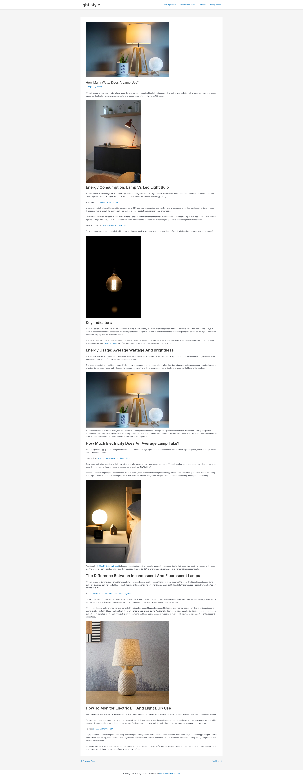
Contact (202, 5)
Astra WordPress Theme (169, 773)
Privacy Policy (215, 5)
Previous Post (88, 761)
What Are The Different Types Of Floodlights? (112, 593)
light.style (90, 4)
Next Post (217, 761)
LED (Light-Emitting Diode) (107, 566)
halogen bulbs (111, 343)
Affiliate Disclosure (187, 5)
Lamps (89, 87)
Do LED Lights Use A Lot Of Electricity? (114, 458)
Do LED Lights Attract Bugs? (106, 202)
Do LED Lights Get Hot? (103, 729)
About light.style (169, 5)
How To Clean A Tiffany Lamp (114, 225)
